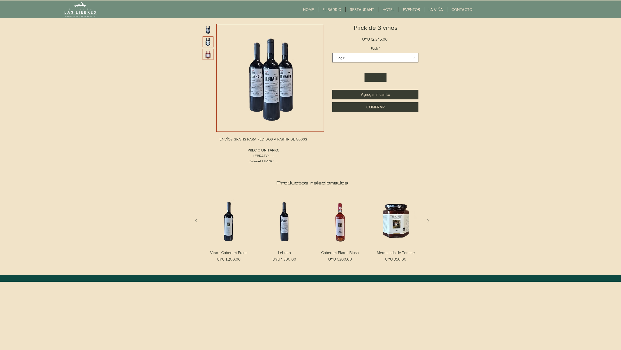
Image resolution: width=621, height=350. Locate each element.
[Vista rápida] (228, 220)
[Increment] (383, 77)
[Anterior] (196, 221)
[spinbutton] (375, 77)
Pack (375, 48)
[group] (312, 231)
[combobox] (375, 57)
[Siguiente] (428, 221)
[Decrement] (368, 77)
